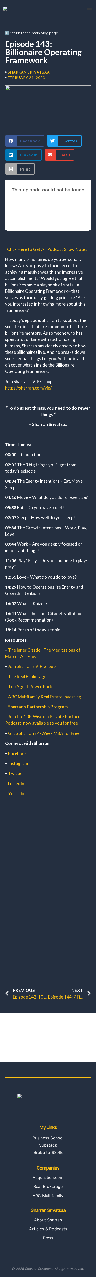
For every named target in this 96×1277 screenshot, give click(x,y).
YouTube (16, 793)
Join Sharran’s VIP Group (32, 666)
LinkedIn (16, 783)
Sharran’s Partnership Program (38, 706)
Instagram (18, 763)
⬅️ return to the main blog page (31, 33)
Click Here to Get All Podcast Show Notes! (48, 249)
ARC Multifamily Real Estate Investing (44, 696)
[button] (89, 9)
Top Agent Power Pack (30, 686)
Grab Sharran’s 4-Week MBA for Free (43, 733)
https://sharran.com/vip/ (28, 388)
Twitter (15, 773)
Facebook (17, 753)
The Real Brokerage (27, 676)
